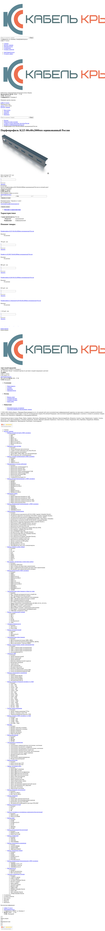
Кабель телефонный (12, 835)
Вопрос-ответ (11, 397)
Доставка (6, 111)
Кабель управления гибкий (14, 850)
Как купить (7, 110)
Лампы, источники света (14, 766)
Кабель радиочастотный (14, 804)
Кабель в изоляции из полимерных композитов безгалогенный (24, 812)
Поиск (31, 37)
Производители (8, 46)
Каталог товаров (8, 45)
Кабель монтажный (12, 735)
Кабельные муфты (12, 493)
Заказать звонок (5, 206)
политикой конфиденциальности (10, 204)
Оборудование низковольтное (15, 511)
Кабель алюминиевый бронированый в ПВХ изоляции (22, 504)
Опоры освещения (12, 795)
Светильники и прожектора (15, 742)
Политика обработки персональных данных (19, 409)
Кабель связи (11, 818)
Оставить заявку (8, 53)
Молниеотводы (11, 868)
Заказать (3, 184)
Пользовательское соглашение (15, 408)
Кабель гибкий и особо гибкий (16, 547)
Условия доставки (12, 400)
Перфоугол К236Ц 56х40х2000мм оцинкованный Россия (16, 254)
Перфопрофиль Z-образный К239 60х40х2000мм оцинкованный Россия (21, 300)
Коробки (9, 724)
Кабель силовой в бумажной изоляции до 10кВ (20, 681)
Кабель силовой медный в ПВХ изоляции (19, 432)
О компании (7, 48)
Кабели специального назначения (16, 843)
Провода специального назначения (17, 672)
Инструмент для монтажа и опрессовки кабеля (20, 561)
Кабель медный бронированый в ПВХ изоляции (21, 478)
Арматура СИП (11, 653)
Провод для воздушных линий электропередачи (20, 644)
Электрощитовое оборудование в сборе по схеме (21, 591)
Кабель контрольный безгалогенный (17, 830)
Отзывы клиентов (9, 49)
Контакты (6, 114)
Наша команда (11, 386)
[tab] (12, 209)
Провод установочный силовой (16, 612)
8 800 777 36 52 (5, 103)
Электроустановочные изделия (16, 874)
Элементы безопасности (14, 624)
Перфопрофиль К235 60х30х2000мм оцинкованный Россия (17, 231)
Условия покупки (12, 398)
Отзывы (9, 387)
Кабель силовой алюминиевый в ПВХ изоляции (20, 456)
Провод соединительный (14, 630)
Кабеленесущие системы (14, 446)
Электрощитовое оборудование (16, 637)
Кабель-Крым (4, 328)
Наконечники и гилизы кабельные (17, 464)
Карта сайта (10, 401)
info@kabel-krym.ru (9, 52)
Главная (6, 43)
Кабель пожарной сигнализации (16, 790)
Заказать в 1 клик (5, 198)
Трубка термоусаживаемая (14, 708)
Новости (6, 113)
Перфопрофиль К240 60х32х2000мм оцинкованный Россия (17, 277)
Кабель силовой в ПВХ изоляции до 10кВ (19, 715)
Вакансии (10, 389)
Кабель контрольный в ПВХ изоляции (18, 570)
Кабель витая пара (12, 760)
